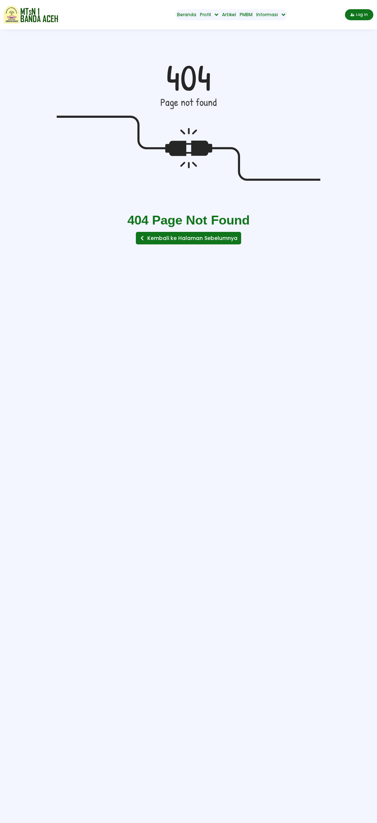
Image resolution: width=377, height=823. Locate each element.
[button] (188, 238)
